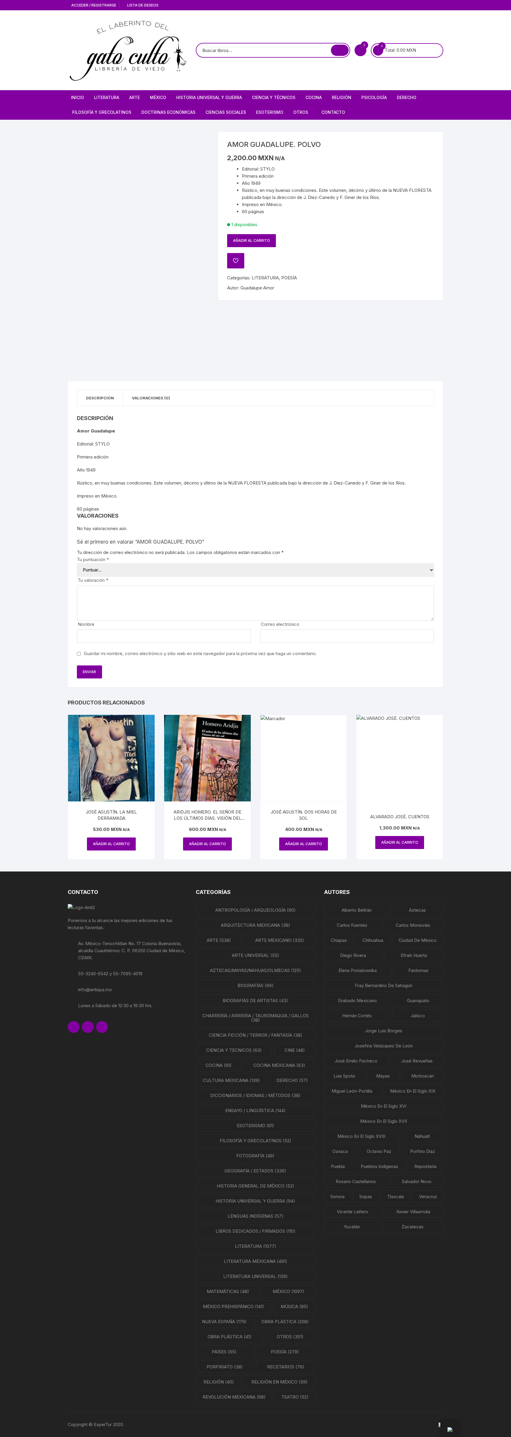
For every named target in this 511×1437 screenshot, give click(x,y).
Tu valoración (93, 580)
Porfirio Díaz (422, 1151)
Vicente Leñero (352, 1211)
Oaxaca (340, 1151)
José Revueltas (417, 1061)
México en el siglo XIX (413, 1091)
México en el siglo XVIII (361, 1136)
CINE (294, 1050)
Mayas (383, 1076)
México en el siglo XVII (383, 1121)
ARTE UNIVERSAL (255, 955)
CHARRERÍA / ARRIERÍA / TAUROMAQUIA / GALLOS (255, 1018)
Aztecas (417, 910)
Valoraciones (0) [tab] (151, 398)
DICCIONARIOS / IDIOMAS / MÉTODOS (255, 1095)
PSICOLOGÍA (374, 97)
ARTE (134, 97)
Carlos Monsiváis (413, 925)
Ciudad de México (417, 940)
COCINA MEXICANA (279, 1065)
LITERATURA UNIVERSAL (255, 1276)
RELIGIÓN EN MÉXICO (279, 1382)
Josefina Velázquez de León (384, 1046)
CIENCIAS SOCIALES (226, 112)
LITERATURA (106, 97)
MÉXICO (158, 97)
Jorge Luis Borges (383, 1030)
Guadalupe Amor (257, 288)
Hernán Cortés (357, 1015)
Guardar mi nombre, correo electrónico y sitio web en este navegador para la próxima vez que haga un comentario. (200, 653)
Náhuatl (422, 1136)
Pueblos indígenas (379, 1166)
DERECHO (406, 97)
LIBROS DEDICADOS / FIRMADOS (255, 1231)
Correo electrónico (280, 624)
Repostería (425, 1166)
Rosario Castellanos (356, 1181)
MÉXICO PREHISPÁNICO (233, 1306)
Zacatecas (412, 1226)
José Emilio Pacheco (356, 1061)
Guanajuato (418, 1000)
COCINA (313, 97)
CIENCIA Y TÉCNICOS (273, 97)
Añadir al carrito (251, 240)
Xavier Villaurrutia (413, 1211)
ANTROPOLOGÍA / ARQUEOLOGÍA (255, 910)
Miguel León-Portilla (351, 1091)
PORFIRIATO (225, 1367)
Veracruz (428, 1196)
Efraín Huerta (414, 955)
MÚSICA (294, 1306)
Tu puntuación (93, 559)
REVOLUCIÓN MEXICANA (234, 1397)
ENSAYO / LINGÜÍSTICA (255, 1110)
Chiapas (339, 940)
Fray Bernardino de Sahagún (383, 985)
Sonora (337, 1196)
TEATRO (294, 1397)
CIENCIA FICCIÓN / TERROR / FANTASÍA (255, 1035)
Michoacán (422, 1076)
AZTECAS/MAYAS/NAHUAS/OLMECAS (255, 970)
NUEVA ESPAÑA (224, 1321)
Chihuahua (373, 940)
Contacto (333, 112)
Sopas (365, 1196)
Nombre (86, 624)
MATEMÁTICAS (228, 1291)
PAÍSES (224, 1352)
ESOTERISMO (269, 112)
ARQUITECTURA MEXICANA (255, 925)
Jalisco (418, 1015)
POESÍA (289, 278)
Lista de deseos (142, 5)
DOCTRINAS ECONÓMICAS (168, 112)
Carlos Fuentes (352, 925)
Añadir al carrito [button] (111, 844)
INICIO (77, 97)
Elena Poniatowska (358, 970)
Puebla (338, 1166)
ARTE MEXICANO (279, 940)
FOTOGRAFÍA (255, 1156)
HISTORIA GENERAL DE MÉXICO (255, 1186)
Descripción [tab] (100, 398)
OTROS (300, 112)
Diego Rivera (353, 955)
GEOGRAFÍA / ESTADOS (255, 1171)
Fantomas (418, 970)
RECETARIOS (285, 1367)
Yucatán (352, 1226)
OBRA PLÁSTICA (285, 1321)
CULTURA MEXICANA (231, 1080)
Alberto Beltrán (357, 910)
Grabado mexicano (357, 1000)
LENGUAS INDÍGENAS (255, 1216)
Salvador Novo (416, 1181)
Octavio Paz (379, 1151)
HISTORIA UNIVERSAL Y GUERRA (209, 97)
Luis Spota (344, 1076)
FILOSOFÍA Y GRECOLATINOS (101, 112)
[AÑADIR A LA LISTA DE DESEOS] (235, 260)
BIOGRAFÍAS (255, 985)
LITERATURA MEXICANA (255, 1261)
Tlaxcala (395, 1196)
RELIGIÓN (341, 97)
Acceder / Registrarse (93, 5)
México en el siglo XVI (383, 1106)
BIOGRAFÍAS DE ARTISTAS (255, 1000)
